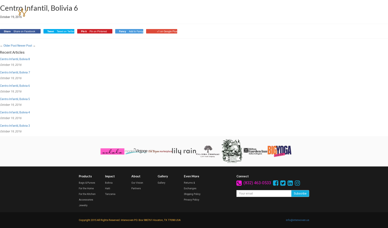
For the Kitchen (87, 194)
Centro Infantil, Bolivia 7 (15, 72)
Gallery (341, 12)
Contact (358, 12)
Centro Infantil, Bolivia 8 (15, 59)
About (325, 12)
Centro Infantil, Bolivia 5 (15, 99)
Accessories (86, 199)
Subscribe (300, 193)
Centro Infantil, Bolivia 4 (15, 112)
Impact (309, 12)
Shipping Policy (192, 194)
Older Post (10, 45)
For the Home (86, 188)
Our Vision (137, 182)
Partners (136, 188)
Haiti (107, 188)
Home (274, 12)
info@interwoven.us (297, 220)
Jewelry (83, 205)
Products (291, 12)
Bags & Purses (87, 182)
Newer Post (24, 45)
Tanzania (110, 194)
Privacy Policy (191, 199)
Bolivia (109, 182)
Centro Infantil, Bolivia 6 (15, 85)
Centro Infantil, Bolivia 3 (15, 125)
